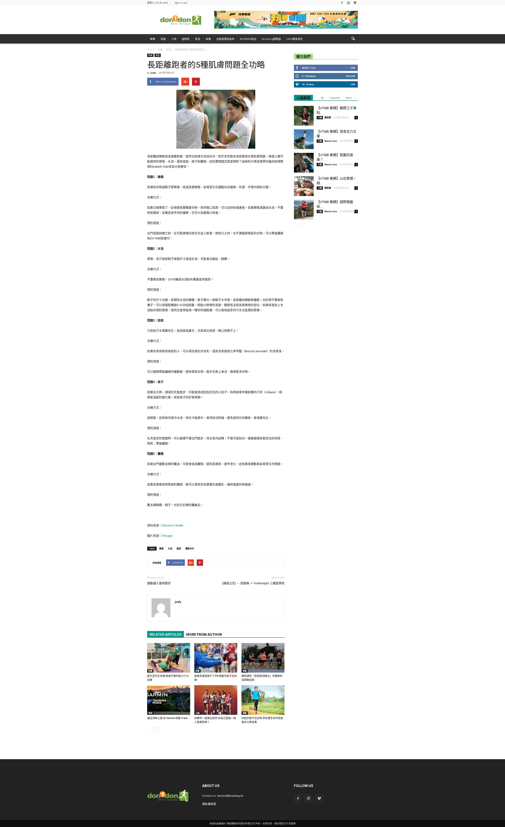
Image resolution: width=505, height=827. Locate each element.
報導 (245, 713)
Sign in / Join (181, 2)
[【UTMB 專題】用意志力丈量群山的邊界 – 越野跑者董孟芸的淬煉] (304, 139)
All (322, 97)
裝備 (208, 39)
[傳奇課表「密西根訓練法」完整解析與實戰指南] (262, 658)
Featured (335, 97)
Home (150, 49)
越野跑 (186, 39)
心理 (197, 713)
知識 (163, 39)
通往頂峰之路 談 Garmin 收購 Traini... (168, 718)
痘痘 (179, 548)
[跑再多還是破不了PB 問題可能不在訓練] (215, 658)
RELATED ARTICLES (165, 634)
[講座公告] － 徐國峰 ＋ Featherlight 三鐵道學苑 (253, 583)
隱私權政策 (209, 804)
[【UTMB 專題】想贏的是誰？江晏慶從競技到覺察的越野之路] (304, 163)
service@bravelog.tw (230, 795)
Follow (350, 76)
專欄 (152, 39)
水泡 (170, 548)
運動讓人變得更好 (159, 583)
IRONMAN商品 (248, 39)
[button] (353, 39)
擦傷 (161, 548)
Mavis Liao (331, 140)
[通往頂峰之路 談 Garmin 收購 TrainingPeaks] (168, 700)
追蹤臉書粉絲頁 (225, 39)
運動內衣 (189, 548)
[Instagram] (348, 2)
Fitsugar (167, 535)
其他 (158, 55)
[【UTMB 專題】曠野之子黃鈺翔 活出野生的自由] (304, 116)
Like (353, 67)
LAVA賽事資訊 (294, 39)
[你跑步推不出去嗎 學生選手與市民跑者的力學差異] (262, 700)
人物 (173, 39)
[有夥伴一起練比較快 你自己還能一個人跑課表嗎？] (215, 700)
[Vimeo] (355, 2)
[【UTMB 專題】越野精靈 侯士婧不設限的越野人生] (304, 209)
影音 (197, 39)
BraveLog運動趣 (271, 39)
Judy (153, 72)
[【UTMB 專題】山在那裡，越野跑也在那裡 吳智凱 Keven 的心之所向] (304, 186)
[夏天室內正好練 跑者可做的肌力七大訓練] (168, 658)
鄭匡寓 (328, 117)
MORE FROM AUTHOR (204, 634)
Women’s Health (172, 525)
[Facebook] (342, 2)
